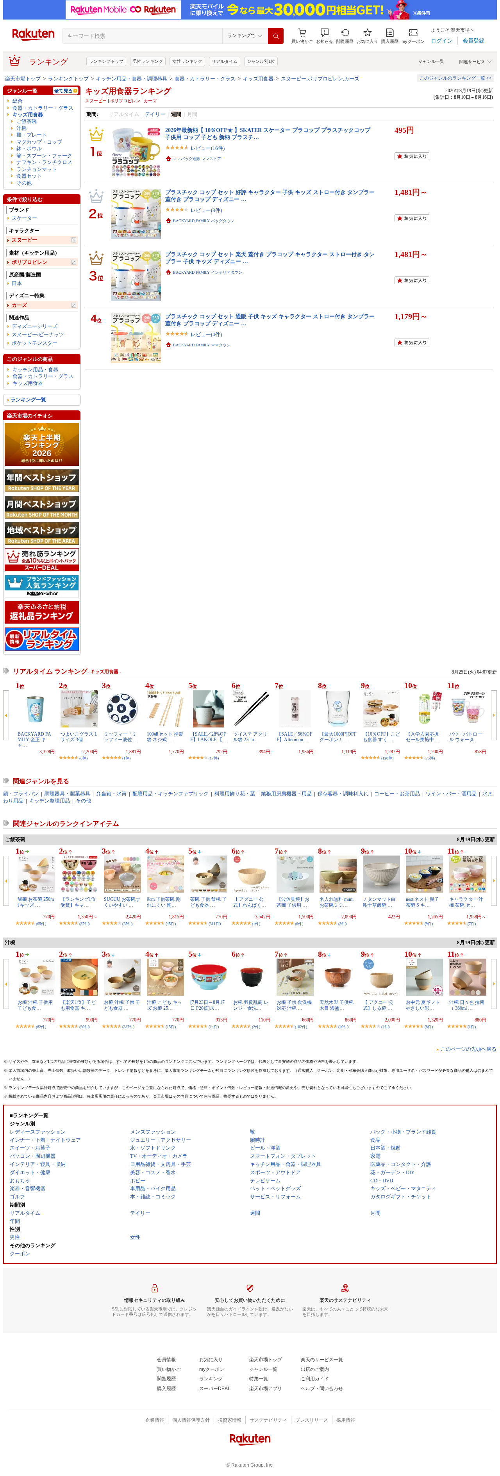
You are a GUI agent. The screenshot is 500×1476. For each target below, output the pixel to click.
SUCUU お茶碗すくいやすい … (122, 902)
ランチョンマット (36, 169)
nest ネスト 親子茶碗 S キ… (422, 902)
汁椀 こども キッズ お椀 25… (164, 1005)
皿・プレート (31, 135)
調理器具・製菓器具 (67, 794)
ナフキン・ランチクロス (44, 162)
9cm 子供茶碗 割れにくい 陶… (163, 902)
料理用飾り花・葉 (234, 794)
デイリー (155, 114)
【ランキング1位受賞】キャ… (78, 902)
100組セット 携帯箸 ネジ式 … (165, 736)
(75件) (430, 758)
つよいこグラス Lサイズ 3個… (79, 736)
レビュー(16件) (208, 148)
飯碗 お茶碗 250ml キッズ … (36, 902)
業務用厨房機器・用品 (286, 794)
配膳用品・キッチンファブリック (170, 794)
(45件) (171, 924)
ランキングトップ (106, 61)
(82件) (41, 1027)
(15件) (171, 1027)
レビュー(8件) (206, 210)
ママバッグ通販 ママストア (197, 159)
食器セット (29, 176)
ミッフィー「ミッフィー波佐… (120, 736)
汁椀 (21, 128)
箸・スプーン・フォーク (44, 156)
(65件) (41, 924)
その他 (24, 183)
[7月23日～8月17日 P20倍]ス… (207, 1005)
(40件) (343, 1027)
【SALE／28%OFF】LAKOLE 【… (208, 736)
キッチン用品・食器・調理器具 (131, 79)
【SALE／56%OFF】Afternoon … (294, 736)
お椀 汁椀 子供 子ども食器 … (122, 1005)
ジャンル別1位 (261, 61)
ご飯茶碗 (26, 121)
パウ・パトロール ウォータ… (465, 736)
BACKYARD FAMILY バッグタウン (203, 221)
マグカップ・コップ (39, 142)
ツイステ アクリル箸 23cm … (250, 736)
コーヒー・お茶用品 (397, 794)
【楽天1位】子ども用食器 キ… (78, 1005)
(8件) (342, 924)
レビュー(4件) (206, 334)
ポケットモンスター (34, 343)
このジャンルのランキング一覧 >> (456, 78)
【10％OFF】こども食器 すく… (381, 736)
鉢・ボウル (29, 149)
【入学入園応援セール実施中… (422, 736)
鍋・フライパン (21, 794)
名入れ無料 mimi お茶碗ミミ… (337, 902)
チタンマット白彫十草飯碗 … (379, 902)
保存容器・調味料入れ (343, 794)
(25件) (127, 924)
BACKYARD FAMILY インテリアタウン (207, 272)
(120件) (387, 758)
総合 (17, 101)
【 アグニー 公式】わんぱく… (249, 902)
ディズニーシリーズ (34, 326)
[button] (324, 36)
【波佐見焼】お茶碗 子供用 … (293, 902)
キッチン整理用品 (49, 801)
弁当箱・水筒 (111, 794)
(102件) (301, 1027)
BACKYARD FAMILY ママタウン (201, 345)
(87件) (84, 924)
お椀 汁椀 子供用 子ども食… (35, 1005)
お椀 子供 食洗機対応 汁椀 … (294, 1005)
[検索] (276, 36)
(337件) (128, 1027)
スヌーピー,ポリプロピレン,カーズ (320, 79)
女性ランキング (187, 61)
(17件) (214, 758)
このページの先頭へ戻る (468, 1049)
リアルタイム (225, 61)
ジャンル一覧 (431, 61)
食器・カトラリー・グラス (205, 79)
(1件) (126, 758)
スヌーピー (24, 240)
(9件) (429, 924)
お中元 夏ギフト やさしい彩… (423, 1005)
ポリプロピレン (29, 262)
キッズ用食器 (258, 79)
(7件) (472, 924)
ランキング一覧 (28, 400)
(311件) (215, 924)
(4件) (385, 1027)
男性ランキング (148, 61)
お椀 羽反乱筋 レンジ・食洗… (250, 1005)
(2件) (256, 1027)
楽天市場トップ (23, 79)
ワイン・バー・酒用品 (451, 794)
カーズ (19, 305)
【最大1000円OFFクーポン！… (338, 736)
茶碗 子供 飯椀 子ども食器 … (208, 902)
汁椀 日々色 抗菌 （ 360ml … (466, 1005)
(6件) (83, 758)
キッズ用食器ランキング (128, 91)
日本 (17, 283)
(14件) (214, 1027)
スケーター (24, 218)
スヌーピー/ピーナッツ (38, 334)
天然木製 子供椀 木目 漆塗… (337, 1005)
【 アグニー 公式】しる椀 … (378, 1005)
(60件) (84, 1027)
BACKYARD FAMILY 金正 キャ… (34, 739)
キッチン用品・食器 (35, 370)
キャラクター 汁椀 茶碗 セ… (466, 902)
